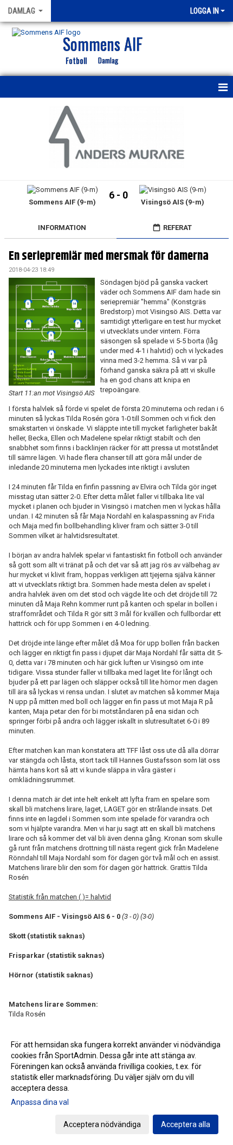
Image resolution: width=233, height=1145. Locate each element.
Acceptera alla (185, 1124)
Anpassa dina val (40, 1102)
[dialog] (116, 1084)
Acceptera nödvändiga (102, 1124)
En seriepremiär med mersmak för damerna (109, 256)
